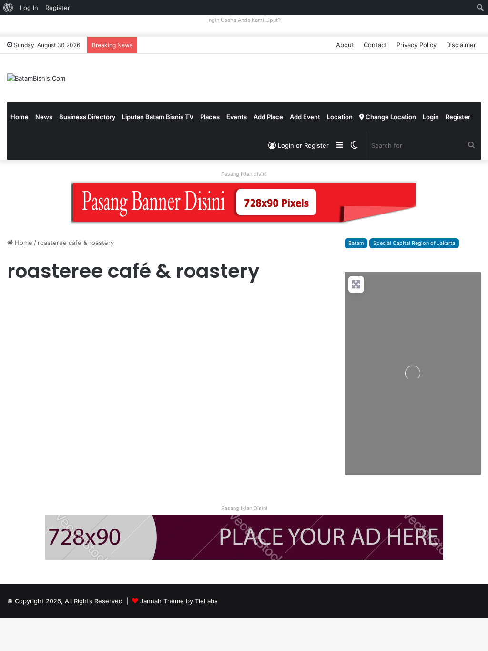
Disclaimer (461, 45)
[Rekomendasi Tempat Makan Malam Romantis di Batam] (83, 388)
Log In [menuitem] (29, 7)
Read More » (33, 463)
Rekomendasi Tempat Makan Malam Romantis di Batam (80, 337)
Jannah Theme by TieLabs (179, 601)
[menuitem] (8, 7)
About (345, 45)
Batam (356, 243)
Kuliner (21, 303)
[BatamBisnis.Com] (36, 78)
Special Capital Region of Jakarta (414, 243)
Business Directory (87, 117)
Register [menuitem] (57, 7)
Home (19, 117)
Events (236, 117)
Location (340, 117)
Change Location (390, 117)
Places (210, 117)
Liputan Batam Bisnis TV (157, 117)
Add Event (305, 117)
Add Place (268, 117)
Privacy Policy (416, 45)
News (43, 117)
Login (431, 117)
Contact (375, 45)
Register (458, 117)
